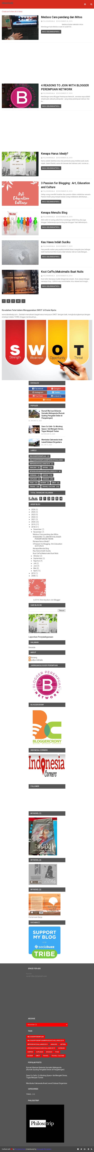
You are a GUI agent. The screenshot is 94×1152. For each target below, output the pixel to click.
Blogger (57, 600)
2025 (33, 512)
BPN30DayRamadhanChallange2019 (44, 471)
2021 (33, 519)
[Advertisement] (47, 63)
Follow (48, 400)
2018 (33, 527)
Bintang (34, 658)
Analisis (33, 467)
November (37, 532)
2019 (33, 524)
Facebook (38, 389)
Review (43, 483)
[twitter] (81, 1149)
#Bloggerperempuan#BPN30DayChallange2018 (46, 460)
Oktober (36, 556)
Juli (34, 563)
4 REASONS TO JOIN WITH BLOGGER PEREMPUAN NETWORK (47, 538)
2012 (33, 573)
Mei (35, 568)
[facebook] (78, 1149)
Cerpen (45, 475)
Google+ (57, 389)
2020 (33, 522)
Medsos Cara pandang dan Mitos (61, 17)
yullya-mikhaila (37, 660)
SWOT (54, 483)
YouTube (39, 396)
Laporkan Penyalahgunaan (41, 637)
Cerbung (33, 475)
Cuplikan (33, 479)
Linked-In (57, 396)
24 (18, 301)
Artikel (45, 467)
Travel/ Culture (48, 486)
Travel (32, 486)
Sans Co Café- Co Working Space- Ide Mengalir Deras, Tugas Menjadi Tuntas (52, 428)
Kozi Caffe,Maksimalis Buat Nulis (62, 271)
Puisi (32, 483)
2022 (33, 517)
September (38, 558)
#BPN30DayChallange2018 (40, 464)
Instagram (38, 392)
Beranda (32, 647)
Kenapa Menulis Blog (54, 212)
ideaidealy (7, 2)
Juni (35, 566)
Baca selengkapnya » (51, 32)
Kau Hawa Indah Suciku (55, 242)
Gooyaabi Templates (44, 1149)
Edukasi (46, 479)
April (35, 571)
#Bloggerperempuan (38, 456)
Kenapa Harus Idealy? (54, 153)
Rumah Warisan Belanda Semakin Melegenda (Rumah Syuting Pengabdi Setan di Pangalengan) (45, 1069)
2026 (33, 509)
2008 (33, 576)
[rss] (91, 1149)
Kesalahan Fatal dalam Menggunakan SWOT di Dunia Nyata (29, 310)
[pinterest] (88, 1149)
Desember (37, 529)
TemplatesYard (20, 1149)
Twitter (57, 392)
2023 (33, 514)
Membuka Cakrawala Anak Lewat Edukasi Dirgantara (46, 1083)
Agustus (36, 561)
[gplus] (85, 1149)
